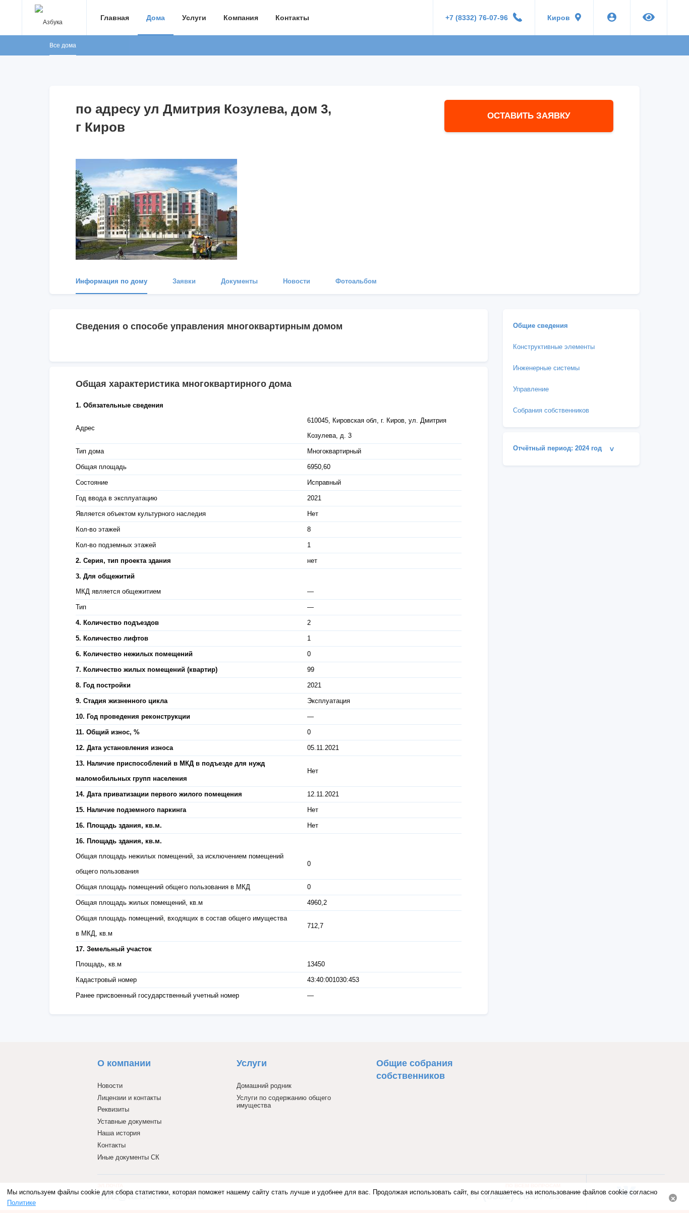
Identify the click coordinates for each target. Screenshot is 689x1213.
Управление (531, 389)
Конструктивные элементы (554, 347)
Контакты (292, 18)
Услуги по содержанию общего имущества (284, 1102)
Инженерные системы (546, 368)
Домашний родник (264, 1085)
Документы (239, 281)
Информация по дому (111, 281)
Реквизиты (113, 1109)
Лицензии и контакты (129, 1098)
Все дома (62, 45)
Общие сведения (540, 325)
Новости (296, 281)
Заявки (184, 281)
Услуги (194, 18)
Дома (155, 18)
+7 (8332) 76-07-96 (476, 18)
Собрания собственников (551, 410)
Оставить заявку (528, 116)
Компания (240, 18)
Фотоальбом (356, 281)
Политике (21, 1202)
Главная (114, 18)
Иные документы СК (128, 1157)
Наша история (118, 1133)
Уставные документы (129, 1121)
